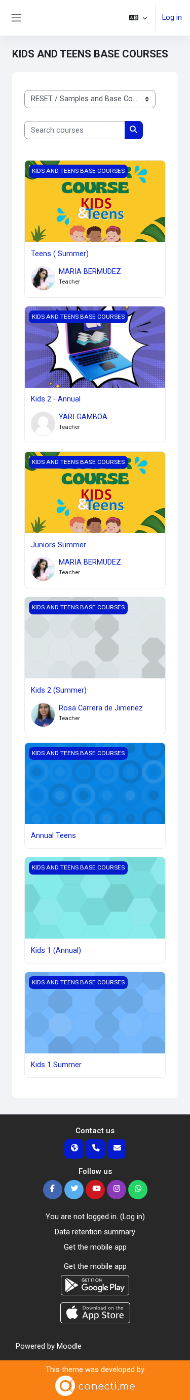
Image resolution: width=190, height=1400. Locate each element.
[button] (138, 18)
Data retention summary (95, 1231)
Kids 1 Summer (56, 1064)
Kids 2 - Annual (56, 398)
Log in (172, 17)
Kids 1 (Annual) (56, 950)
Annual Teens (53, 835)
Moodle (69, 1346)
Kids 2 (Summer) (59, 690)
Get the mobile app (95, 1247)
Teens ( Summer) (60, 253)
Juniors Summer (58, 544)
